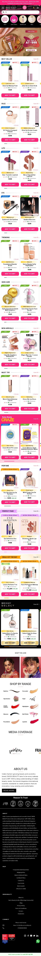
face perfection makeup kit (29, 585)
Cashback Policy (21, 878)
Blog (21, 903)
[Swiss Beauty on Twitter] (34, 935)
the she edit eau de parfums (10, 493)
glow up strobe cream (29, 130)
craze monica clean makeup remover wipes (29, 448)
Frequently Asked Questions (21, 869)
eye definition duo (10, 538)
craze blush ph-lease (10, 448)
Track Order (21, 883)
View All (35, 59)
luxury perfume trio (10, 584)
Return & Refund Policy (21, 875)
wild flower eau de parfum (29, 493)
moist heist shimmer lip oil (10, 399)
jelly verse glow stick (29, 85)
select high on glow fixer (29, 634)
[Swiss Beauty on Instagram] (25, 935)
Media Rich (21, 913)
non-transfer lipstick (10, 175)
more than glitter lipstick (29, 175)
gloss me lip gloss (29, 399)
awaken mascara (29, 219)
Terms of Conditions (21, 908)
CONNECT (6, 919)
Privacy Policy (21, 905)
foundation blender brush (10, 265)
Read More (9, 790)
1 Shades (16, 81)
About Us (21, 897)
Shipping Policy (21, 872)
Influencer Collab (21, 888)
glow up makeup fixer (10, 85)
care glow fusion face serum (29, 309)
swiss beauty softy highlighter (29, 265)
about (5, 813)
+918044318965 (22, 928)
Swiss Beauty (7, 894)
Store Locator (21, 886)
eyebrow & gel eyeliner (10, 219)
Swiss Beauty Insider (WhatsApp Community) (20, 900)
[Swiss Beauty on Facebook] (28, 935)
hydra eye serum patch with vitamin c (10, 309)
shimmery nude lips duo (29, 539)
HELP (4, 866)
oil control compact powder (10, 131)
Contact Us (21, 880)
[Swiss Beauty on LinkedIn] (37, 935)
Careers (21, 911)
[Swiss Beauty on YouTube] (31, 935)
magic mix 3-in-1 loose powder (29, 355)
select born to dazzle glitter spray (10, 634)
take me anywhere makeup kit (10, 355)
